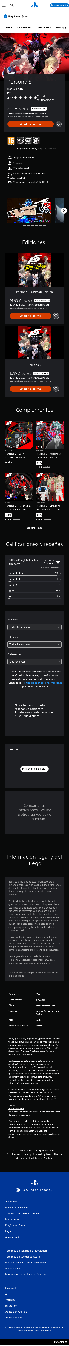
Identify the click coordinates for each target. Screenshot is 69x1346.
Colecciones (24, 27)
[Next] (64, 211)
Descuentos (44, 27)
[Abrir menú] (4, 5)
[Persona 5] (29, 210)
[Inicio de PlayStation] (34, 5)
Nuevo (8, 27)
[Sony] (61, 1344)
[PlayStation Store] (16, 16)
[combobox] (34, 627)
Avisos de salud (16, 1108)
